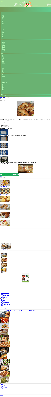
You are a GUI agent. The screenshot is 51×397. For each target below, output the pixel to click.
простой (27, 310)
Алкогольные (3, 60)
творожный (33, 310)
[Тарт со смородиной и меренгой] (4, 256)
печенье (20, 310)
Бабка (2, 22)
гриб (2, 310)
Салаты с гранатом (4, 52)
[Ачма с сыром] (4, 266)
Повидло (3, 62)
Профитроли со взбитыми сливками (4, 249)
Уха (2, 18)
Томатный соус (3, 76)
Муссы (2, 70)
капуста (8, 310)
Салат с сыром (3, 49)
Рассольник (3, 16)
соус (31, 310)
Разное (2, 94)
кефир (9, 310)
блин (0, 310)
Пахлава (3, 87)
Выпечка (2, 97)
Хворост (3, 85)
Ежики (2, 28)
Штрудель (3, 90)
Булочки (3, 86)
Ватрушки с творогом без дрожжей (4, 202)
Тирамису (3, 72)
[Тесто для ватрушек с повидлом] (5, 193)
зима (6, 310)
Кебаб (2, 31)
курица (14, 310)
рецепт (28, 310)
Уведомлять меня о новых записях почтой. (5, 239)
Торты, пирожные (4, 83)
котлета (10, 310)
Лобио (2, 33)
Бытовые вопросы (4, 95)
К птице (3, 79)
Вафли (2, 81)
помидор (26, 310)
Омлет (2, 35)
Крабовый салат (3, 42)
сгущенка (1, 176)
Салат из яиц (3, 45)
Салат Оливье (3, 48)
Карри (2, 30)
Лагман (3, 14)
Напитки (2, 53)
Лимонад (3, 58)
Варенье (3, 61)
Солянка (3, 17)
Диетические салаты (4, 44)
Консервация (3, 65)
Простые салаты (3, 47)
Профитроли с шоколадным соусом (4, 186)
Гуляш (2, 27)
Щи (2, 20)
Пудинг (3, 71)
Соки (2, 59)
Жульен (3, 29)
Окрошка (3, 15)
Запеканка (3, 91)
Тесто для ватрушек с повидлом (4, 194)
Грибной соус (3, 78)
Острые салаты (3, 46)
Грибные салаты (3, 41)
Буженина (3, 25)
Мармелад (3, 69)
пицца (24, 310)
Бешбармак (3, 23)
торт (34, 310)
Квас (2, 55)
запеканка (5, 310)
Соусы (2, 73)
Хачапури (3, 89)
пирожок (23, 310)
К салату (3, 80)
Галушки (3, 26)
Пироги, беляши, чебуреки (4, 82)
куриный (13, 310)
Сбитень (3, 56)
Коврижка (3, 93)
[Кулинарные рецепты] (3, 10)
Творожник (3, 92)
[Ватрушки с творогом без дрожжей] (5, 201)
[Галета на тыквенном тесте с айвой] (4, 261)
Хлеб (2, 84)
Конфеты (3, 68)
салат (30, 310)
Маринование (3, 63)
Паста (2, 36)
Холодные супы (3, 19)
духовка (3, 310)
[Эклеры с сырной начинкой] (4, 271)
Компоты (3, 57)
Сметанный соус (3, 74)
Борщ (2, 12)
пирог (22, 310)
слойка (2, 176)
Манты (2, 34)
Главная (1, 97)
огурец (18, 310)
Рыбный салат (3, 43)
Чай (2, 54)
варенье (1, 310)
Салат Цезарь (3, 50)
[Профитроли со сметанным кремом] (5, 209)
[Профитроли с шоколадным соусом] (5, 185)
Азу (2, 21)
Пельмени (3, 37)
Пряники (3, 88)
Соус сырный (3, 75)
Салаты (2, 39)
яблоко (36, 310)
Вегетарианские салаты (4, 40)
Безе (2, 66)
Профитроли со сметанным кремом (4, 210)
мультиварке (16, 310)
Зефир (2, 67)
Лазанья (3, 32)
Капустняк (3, 13)
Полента (3, 38)
